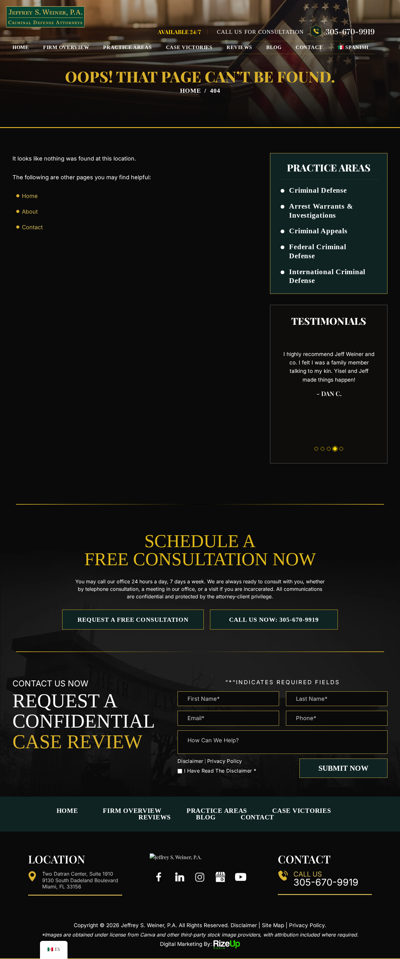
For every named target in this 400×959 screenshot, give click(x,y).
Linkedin (179, 877)
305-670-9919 (350, 31)
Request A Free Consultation (133, 619)
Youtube (240, 877)
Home (20, 47)
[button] (372, 191)
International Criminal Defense (327, 276)
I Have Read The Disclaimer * (220, 770)
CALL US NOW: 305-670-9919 (274, 619)
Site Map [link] (273, 925)
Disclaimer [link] (244, 925)
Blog (274, 47)
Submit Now (343, 768)
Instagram (200, 877)
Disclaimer (190, 761)
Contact (309, 47)
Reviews (239, 47)
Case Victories (189, 47)
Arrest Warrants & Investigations (321, 210)
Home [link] (30, 196)
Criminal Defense (318, 190)
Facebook (159, 877)
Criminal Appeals (318, 231)
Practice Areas (127, 47)
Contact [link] (32, 227)
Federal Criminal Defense (317, 251)
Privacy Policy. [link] (307, 925)
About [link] (30, 211)
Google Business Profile (220, 877)
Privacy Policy (224, 761)
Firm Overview (66, 47)
